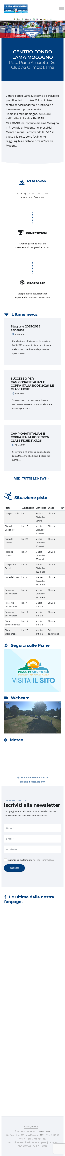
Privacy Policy (31, 1126)
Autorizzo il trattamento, (31, 859)
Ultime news (25, 314)
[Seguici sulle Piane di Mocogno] (32, 669)
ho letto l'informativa (43, 859)
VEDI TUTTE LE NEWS (30, 478)
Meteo (16, 739)
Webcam (20, 697)
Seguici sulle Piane (30, 645)
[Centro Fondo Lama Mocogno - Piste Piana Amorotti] (16, 9)
